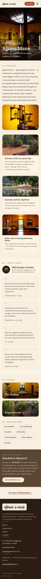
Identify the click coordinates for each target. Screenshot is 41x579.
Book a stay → (7, 576)
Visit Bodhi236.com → (13, 480)
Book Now (29, 4)
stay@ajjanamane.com (11, 551)
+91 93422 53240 (8, 547)
